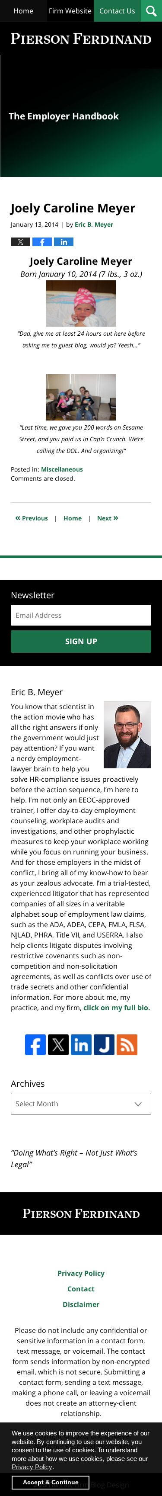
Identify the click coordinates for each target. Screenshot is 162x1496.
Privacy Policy (81, 1273)
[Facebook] (35, 1044)
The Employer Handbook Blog (81, 38)
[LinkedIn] (81, 1044)
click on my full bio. (116, 1007)
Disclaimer (81, 1304)
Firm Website (70, 11)
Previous (31, 517)
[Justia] (104, 1044)
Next (107, 517)
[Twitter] (58, 1044)
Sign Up (81, 641)
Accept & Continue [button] (51, 1482)
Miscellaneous (62, 469)
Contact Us (117, 11)
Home (23, 11)
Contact (81, 1289)
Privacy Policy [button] (32, 1466)
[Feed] (127, 1044)
